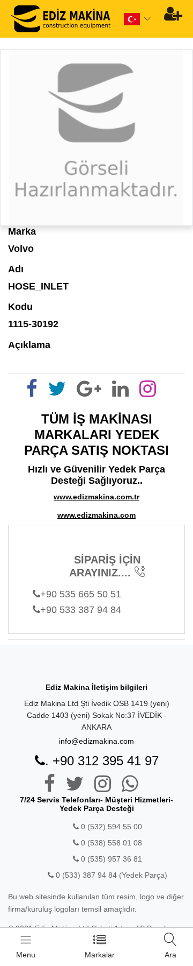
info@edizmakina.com (96, 741)
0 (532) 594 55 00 (110, 826)
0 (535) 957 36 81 (110, 859)
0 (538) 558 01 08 (110, 842)
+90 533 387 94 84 (80, 609)
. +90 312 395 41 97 (102, 760)
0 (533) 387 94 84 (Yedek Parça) (111, 875)
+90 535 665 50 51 (80, 594)
